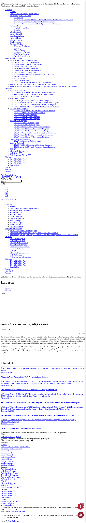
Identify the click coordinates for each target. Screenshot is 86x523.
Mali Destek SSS (16, 255)
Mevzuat (13, 206)
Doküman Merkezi (16, 227)
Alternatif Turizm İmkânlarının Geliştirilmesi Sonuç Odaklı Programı (34, 233)
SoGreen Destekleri (17, 249)
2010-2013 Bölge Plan (18, 265)
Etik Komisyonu (16, 225)
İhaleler (8, 167)
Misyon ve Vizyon (16, 223)
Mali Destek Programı (17, 241)
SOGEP (13, 251)
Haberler (8, 290)
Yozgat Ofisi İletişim (8, 505)
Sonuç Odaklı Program (13, 58)
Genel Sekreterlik (16, 216)
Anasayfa (8, 288)
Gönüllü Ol (9, 169)
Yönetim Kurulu (16, 214)
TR (3, 184)
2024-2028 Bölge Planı (18, 261)
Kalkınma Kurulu (16, 212)
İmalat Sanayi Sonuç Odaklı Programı (23, 231)
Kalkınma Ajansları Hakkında (20, 210)
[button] (83, 504)
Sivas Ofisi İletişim (7, 503)
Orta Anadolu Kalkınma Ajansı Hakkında (24, 208)
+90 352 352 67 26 (11, 177)
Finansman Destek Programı (20, 247)
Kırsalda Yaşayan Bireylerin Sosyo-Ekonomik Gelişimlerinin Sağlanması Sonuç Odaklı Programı (44, 235)
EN (6, 190)
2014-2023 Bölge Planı (18, 263)
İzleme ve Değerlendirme (19, 253)
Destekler (8, 88)
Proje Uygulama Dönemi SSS (20, 257)
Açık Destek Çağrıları (17, 239)
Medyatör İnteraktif (18, 511)
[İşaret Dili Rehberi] (81, 515)
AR (6, 192)
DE (6, 194)
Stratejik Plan (14, 267)
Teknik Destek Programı (18, 245)
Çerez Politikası (13, 521)
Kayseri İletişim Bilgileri (9, 501)
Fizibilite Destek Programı (19, 243)
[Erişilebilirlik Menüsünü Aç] (81, 506)
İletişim (8, 171)
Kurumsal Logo (15, 221)
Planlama (8, 157)
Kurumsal (8, 10)
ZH (6, 196)
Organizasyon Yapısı (17, 218)
